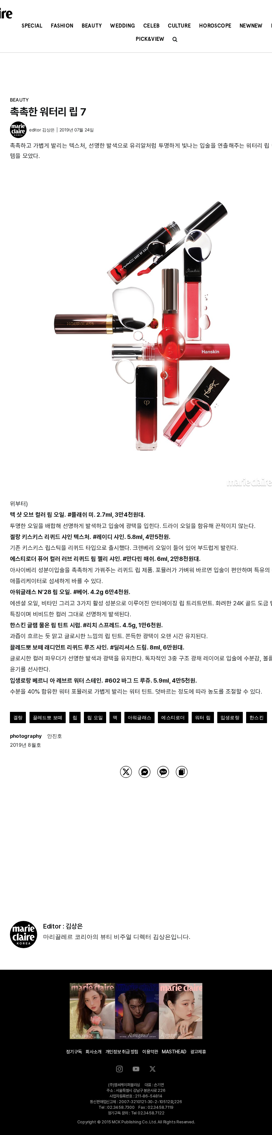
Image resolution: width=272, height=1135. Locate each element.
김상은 (48, 129)
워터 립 (203, 717)
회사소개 (93, 1051)
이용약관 (150, 1051)
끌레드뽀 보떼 (48, 717)
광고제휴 (198, 1051)
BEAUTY (19, 100)
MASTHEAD (174, 1051)
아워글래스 (139, 717)
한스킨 (256, 717)
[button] (174, 39)
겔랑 (18, 717)
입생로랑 (230, 717)
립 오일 (95, 717)
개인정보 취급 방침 (122, 1051)
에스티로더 (173, 717)
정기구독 (74, 1051)
